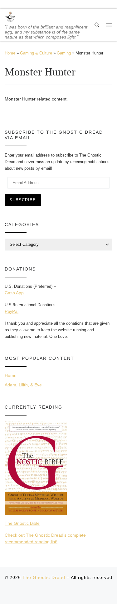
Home (10, 53)
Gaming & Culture (36, 53)
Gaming (64, 53)
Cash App (14, 292)
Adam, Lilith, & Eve (23, 384)
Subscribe (22, 200)
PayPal (11, 311)
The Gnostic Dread (43, 577)
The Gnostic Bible (22, 523)
